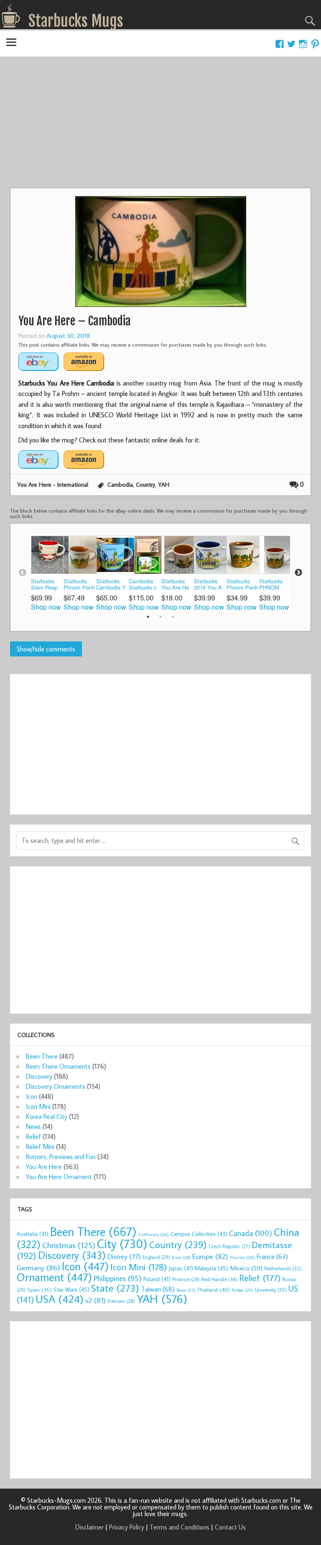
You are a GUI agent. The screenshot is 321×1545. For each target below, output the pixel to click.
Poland (157, 1279)
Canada (250, 1233)
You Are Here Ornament (59, 1176)
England (156, 1257)
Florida (242, 1257)
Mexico (246, 1268)
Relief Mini (40, 1146)
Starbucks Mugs (75, 21)
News (33, 1126)
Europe (210, 1256)
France (272, 1256)
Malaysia (211, 1268)
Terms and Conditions (179, 1527)
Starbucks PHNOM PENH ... (271, 584)
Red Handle (219, 1279)
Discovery (39, 1076)
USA (60, 1299)
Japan (180, 1268)
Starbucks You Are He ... (175, 584)
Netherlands (283, 1268)
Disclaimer (89, 1527)
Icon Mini (38, 1106)
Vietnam (121, 1301)
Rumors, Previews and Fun (61, 1156)
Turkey (242, 1290)
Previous (22, 573)
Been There (42, 1056)
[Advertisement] (160, 125)
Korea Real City (46, 1116)
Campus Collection (199, 1234)
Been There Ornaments (58, 1066)
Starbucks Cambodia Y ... (111, 584)
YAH (163, 484)
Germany (38, 1267)
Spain (39, 1289)
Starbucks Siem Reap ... (44, 584)
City (122, 1243)
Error (181, 1257)
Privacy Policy (126, 1527)
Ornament (54, 1277)
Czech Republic (229, 1246)
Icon (31, 1096)
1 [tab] (148, 617)
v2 (95, 1300)
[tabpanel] (47, 573)
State (115, 1287)
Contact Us (230, 1527)
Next (298, 573)
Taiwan (158, 1289)
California (153, 1234)
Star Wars (71, 1289)
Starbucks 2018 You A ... (208, 584)
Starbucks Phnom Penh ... (79, 584)
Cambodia (120, 484)
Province (186, 1279)
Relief (33, 1136)
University (271, 1290)
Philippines (118, 1278)
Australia (32, 1234)
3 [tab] (173, 617)
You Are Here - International (52, 484)
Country (145, 484)
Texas (186, 1290)
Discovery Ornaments (55, 1086)
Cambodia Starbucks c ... (142, 584)
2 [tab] (160, 617)
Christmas (68, 1245)
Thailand (213, 1289)
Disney (124, 1256)
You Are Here (44, 1166)
